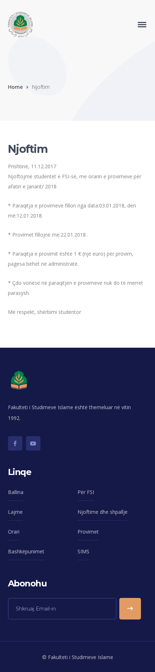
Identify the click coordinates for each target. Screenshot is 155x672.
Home (15, 86)
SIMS (83, 551)
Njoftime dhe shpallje (103, 511)
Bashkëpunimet (26, 551)
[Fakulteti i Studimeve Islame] (20, 23)
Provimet (88, 531)
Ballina (15, 492)
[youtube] (33, 443)
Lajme (15, 511)
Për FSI (86, 492)
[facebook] (15, 443)
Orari (13, 531)
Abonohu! (130, 609)
